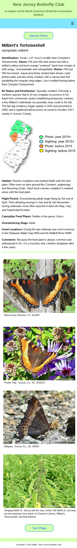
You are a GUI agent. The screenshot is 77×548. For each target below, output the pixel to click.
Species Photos (38, 35)
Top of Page (39, 528)
